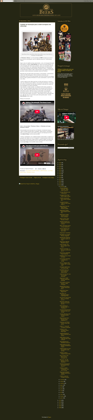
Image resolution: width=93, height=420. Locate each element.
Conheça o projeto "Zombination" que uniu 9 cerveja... (64, 369)
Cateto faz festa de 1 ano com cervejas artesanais (65, 275)
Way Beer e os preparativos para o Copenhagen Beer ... (65, 294)
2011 (60, 404)
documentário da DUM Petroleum (33, 170)
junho (61, 388)
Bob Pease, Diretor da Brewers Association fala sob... (65, 302)
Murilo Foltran (23, 172)
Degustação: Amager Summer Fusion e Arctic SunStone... (64, 215)
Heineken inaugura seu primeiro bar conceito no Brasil (65, 222)
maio (61, 390)
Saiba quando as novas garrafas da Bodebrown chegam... (65, 345)
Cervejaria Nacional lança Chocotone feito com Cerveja (65, 311)
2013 (60, 400)
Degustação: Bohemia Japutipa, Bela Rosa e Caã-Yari (65, 373)
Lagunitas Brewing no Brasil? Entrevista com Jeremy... (65, 334)
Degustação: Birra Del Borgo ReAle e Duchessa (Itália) (64, 207)
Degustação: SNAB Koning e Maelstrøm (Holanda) (64, 279)
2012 (60, 402)
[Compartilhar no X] (41, 168)
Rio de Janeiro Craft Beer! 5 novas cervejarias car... (64, 356)
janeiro (61, 398)
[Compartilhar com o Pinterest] (45, 168)
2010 (60, 405)
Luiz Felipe (50, 170)
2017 (60, 179)
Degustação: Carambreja (65, 232)
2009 (60, 407)
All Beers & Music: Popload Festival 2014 (65, 353)
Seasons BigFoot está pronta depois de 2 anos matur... (64, 229)
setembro (62, 383)
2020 (60, 173)
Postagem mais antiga (48, 177)
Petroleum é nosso (31, 172)
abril (61, 392)
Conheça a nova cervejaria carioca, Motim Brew (64, 330)
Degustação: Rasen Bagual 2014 (64, 291)
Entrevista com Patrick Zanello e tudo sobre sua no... (65, 323)
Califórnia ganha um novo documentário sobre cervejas (65, 349)
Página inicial (37, 177)
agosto (61, 385)
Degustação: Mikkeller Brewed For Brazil (64, 242)
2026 (60, 162)
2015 (60, 183)
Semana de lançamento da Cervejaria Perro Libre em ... (65, 365)
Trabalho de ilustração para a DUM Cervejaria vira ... (65, 199)
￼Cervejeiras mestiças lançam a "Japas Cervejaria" (65, 283)
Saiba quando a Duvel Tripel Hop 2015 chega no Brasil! (65, 338)
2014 (60, 184)
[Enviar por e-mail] (38, 168)
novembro (62, 379)
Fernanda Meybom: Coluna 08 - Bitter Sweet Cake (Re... (64, 189)
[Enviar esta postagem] (36, 168)
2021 (60, 172)
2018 (60, 177)
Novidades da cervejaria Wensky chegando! (65, 235)
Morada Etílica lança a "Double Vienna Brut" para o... (65, 287)
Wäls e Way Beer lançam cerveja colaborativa (65, 226)
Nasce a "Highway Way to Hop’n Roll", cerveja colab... (65, 264)
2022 (60, 170)
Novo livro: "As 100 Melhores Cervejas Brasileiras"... (64, 361)
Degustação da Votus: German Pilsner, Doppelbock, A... (64, 319)
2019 (60, 175)
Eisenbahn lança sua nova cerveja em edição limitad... (64, 271)
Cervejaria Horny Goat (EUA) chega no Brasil (65, 196)
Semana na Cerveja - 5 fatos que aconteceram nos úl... (65, 250)
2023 (60, 168)
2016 (60, 181)
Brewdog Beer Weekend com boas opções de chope (65, 238)
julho (61, 386)
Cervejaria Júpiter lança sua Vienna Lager (65, 267)
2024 (60, 166)
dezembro (62, 186)
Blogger (49, 417)
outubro (62, 381)
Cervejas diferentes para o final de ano (65, 193)
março (61, 394)
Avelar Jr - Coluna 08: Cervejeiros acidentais (65, 327)
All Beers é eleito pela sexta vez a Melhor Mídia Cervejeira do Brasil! (66, 70)
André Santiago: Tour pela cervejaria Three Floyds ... (65, 245)
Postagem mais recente (26, 177)
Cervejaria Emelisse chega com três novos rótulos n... (65, 203)
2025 (60, 164)
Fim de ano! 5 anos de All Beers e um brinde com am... (65, 298)
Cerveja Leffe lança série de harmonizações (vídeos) (65, 315)
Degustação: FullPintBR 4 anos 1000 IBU (65, 253)
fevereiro (62, 396)
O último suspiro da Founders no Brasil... (65, 377)
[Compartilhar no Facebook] (43, 168)
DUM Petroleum (43, 170)
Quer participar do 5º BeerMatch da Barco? (65, 342)
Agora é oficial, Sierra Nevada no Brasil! (64, 219)
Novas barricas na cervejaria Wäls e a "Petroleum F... (64, 307)
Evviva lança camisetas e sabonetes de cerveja (65, 260)
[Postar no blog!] (40, 168)
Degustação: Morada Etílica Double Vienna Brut (65, 211)
